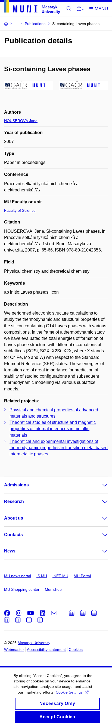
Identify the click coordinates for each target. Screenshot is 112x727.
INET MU (60, 576)
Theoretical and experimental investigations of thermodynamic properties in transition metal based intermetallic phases (59, 447)
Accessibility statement (46, 649)
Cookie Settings (69, 692)
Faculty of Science (20, 210)
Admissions (16, 485)
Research (14, 501)
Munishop (53, 589)
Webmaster (14, 649)
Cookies (76, 649)
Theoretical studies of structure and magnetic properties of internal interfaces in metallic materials (53, 428)
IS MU (41, 576)
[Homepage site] (32, 8)
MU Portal (82, 576)
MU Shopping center (21, 589)
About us (13, 518)
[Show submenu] (99, 485)
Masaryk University (34, 643)
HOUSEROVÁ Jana (21, 121)
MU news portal (17, 576)
